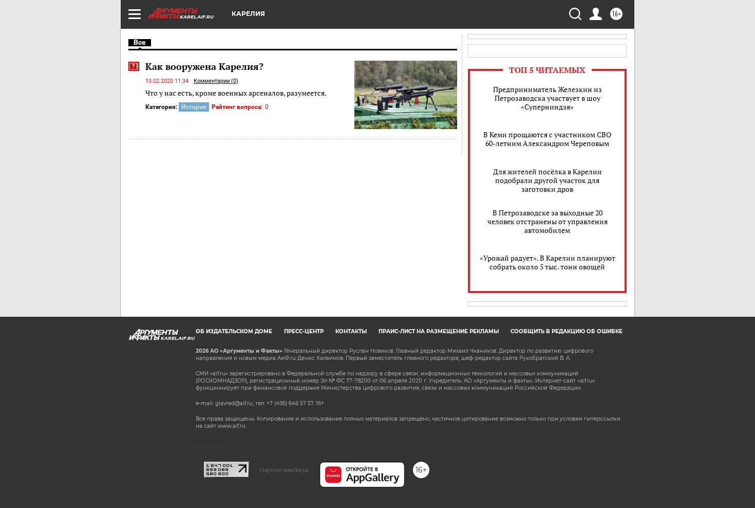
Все (140, 42)
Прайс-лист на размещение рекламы (439, 331)
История (193, 107)
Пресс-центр (304, 331)
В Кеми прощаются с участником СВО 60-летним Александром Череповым (547, 139)
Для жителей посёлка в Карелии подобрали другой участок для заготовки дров (547, 180)
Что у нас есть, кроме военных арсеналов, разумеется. (236, 92)
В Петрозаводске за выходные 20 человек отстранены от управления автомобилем (547, 221)
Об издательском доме (234, 331)
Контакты (351, 331)
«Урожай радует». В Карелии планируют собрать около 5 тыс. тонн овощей (547, 262)
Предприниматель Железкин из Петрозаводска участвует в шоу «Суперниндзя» (547, 98)
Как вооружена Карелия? (204, 66)
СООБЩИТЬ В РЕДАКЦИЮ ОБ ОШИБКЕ (566, 331)
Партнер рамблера (284, 470)
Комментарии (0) (216, 81)
